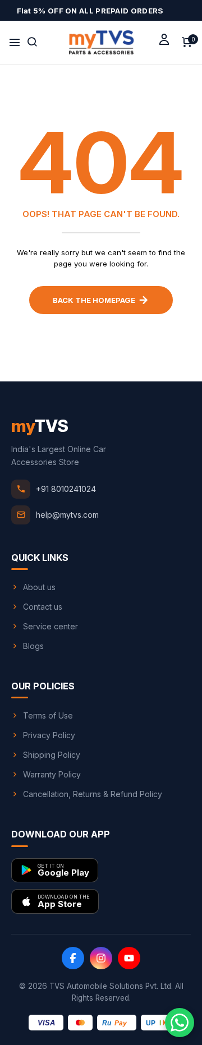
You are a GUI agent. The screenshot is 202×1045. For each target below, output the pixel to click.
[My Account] (164, 39)
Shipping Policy (51, 754)
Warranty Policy (52, 774)
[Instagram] (101, 958)
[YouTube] (129, 958)
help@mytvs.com (67, 514)
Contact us (42, 606)
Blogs (33, 646)
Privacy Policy (49, 735)
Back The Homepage (94, 300)
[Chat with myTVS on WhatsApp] (179, 1022)
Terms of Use (48, 715)
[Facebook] (73, 958)
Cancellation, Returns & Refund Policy (92, 794)
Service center (50, 626)
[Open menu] (14, 42)
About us (39, 587)
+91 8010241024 (66, 489)
